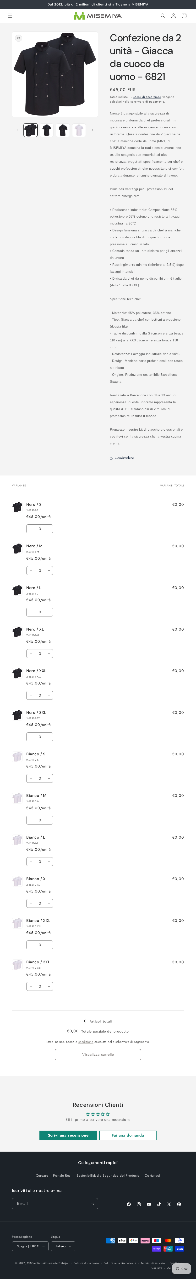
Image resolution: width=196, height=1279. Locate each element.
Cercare (42, 1175)
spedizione (85, 1041)
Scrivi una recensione (68, 1135)
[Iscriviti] (92, 1203)
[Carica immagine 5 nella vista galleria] (79, 130)
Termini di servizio (153, 1263)
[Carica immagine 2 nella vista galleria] (47, 130)
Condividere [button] (124, 457)
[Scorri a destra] (92, 130)
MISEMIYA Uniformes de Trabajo (47, 1263)
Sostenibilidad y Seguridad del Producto (108, 1175)
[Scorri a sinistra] (17, 130)
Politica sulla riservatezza (120, 1263)
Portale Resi (62, 1175)
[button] (10, 15)
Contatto (157, 1268)
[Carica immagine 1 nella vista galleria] (31, 130)
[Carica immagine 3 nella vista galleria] (63, 130)
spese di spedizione (147, 97)
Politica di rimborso (86, 1263)
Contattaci (152, 1175)
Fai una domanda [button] (128, 1135)
